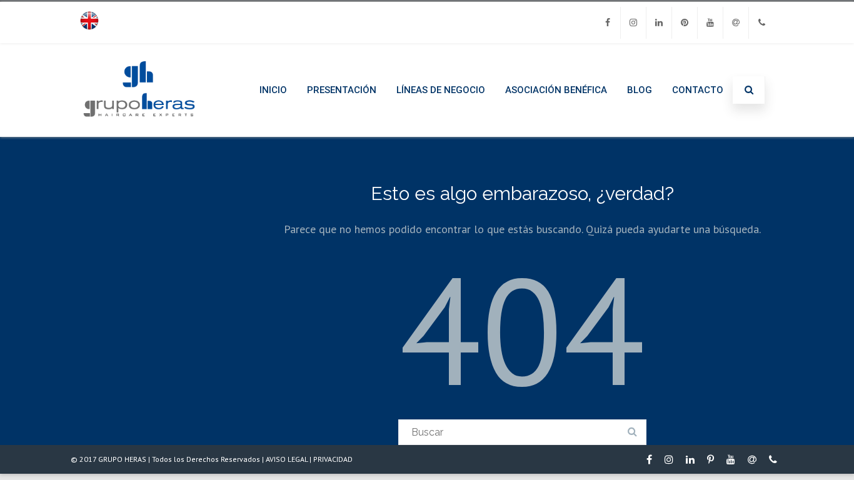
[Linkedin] (658, 23)
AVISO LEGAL (287, 459)
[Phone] (761, 23)
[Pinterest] (684, 23)
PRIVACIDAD (333, 459)
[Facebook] (607, 23)
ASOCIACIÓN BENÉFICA (556, 90)
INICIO (273, 90)
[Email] (735, 23)
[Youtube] (710, 23)
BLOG (639, 90)
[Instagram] (633, 23)
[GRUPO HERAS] (139, 132)
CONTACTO (697, 90)
